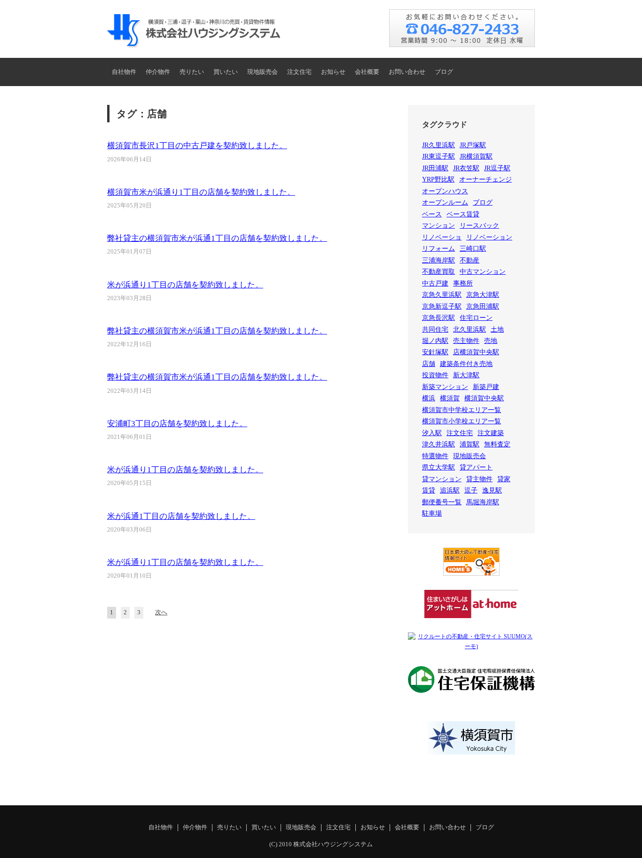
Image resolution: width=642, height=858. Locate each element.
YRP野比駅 (438, 179)
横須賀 (450, 398)
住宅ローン (476, 317)
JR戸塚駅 (473, 145)
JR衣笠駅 (466, 168)
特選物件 (435, 456)
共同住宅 (435, 329)
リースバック (479, 225)
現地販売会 (262, 72)
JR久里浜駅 (438, 145)
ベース (432, 214)
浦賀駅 (469, 444)
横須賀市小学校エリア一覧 (461, 421)
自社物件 (124, 72)
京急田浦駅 (482, 306)
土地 (497, 329)
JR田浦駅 (435, 168)
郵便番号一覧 (442, 502)
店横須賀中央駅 (476, 352)
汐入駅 (432, 433)
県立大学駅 (438, 467)
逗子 (471, 490)
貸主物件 (479, 479)
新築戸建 (486, 386)
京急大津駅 (482, 294)
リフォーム (438, 248)
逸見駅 (492, 490)
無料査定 (497, 444)
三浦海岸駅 (438, 260)
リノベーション (489, 237)
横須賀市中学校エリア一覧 (461, 409)
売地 (490, 340)
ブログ (444, 72)
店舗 (428, 363)
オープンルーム (445, 202)
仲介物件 (158, 72)
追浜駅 (450, 490)
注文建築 (491, 433)
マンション (438, 225)
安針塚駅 (435, 352)
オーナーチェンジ (485, 179)
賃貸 (428, 490)
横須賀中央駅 (484, 398)
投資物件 (435, 375)
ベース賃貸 (462, 214)
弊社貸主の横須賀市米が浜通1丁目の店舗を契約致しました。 (217, 238)
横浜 (428, 398)
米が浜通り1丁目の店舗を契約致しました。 (185, 284)
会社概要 (367, 72)
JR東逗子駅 (438, 156)
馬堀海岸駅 (482, 502)
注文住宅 (299, 72)
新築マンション (445, 386)
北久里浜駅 (469, 329)
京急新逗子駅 (442, 306)
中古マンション (483, 271)
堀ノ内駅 (435, 340)
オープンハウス (445, 191)
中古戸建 (435, 283)
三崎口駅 (473, 248)
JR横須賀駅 (476, 156)
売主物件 (466, 340)
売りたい (192, 72)
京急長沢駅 (438, 317)
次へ (161, 612)
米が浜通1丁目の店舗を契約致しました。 (181, 516)
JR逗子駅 (497, 168)
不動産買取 (438, 271)
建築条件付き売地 (466, 363)
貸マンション (442, 479)
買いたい (225, 72)
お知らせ (333, 72)
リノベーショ (442, 237)
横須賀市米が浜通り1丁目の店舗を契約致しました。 (201, 192)
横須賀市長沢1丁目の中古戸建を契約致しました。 (197, 145)
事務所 (463, 283)
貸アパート (476, 467)
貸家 (503, 479)
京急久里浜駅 (442, 294)
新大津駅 (466, 375)
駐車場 (432, 513)
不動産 (469, 260)
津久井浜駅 (438, 444)
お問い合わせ (407, 72)
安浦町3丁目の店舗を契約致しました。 (177, 423)
